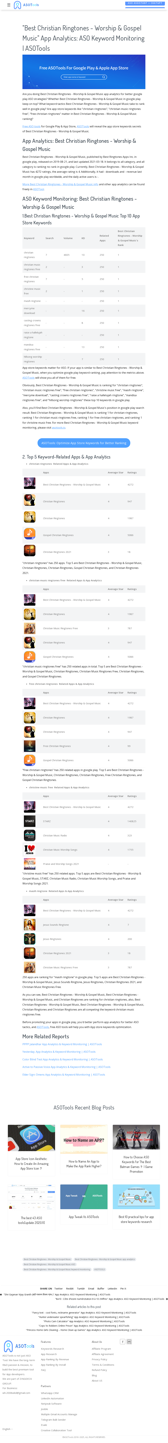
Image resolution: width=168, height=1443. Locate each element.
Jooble (44, 1409)
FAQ (43, 1370)
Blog (94, 1375)
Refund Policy (99, 1370)
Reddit (70, 1288)
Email (91, 1288)
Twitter (58, 1288)
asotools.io (58, 427)
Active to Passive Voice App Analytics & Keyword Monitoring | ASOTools (66, 1067)
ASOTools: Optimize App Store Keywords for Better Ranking (83, 443)
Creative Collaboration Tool (56, 1430)
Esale (44, 1424)
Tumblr (81, 1288)
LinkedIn (112, 1288)
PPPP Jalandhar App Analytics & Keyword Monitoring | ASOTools (62, 1044)
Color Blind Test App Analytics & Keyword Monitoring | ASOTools (62, 1059)
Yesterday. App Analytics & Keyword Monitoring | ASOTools (59, 1052)
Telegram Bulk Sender (53, 1419)
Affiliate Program (101, 1348)
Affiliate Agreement (103, 1354)
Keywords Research (52, 1348)
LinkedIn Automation (52, 1398)
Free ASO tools (31, 126)
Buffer (100, 1288)
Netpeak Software (51, 1403)
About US (97, 1380)
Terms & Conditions (103, 1364)
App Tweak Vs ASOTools (84, 1217)
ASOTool (38, 189)
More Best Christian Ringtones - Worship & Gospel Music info (60, 184)
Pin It (123, 1288)
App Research (49, 1354)
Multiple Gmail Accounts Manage (59, 1414)
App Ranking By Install (53, 1364)
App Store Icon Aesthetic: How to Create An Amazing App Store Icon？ (31, 1163)
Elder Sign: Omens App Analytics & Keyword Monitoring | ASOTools (63, 1074)
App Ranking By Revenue (55, 1359)
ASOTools (83, 126)
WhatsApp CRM (50, 1393)
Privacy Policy (99, 1359)
